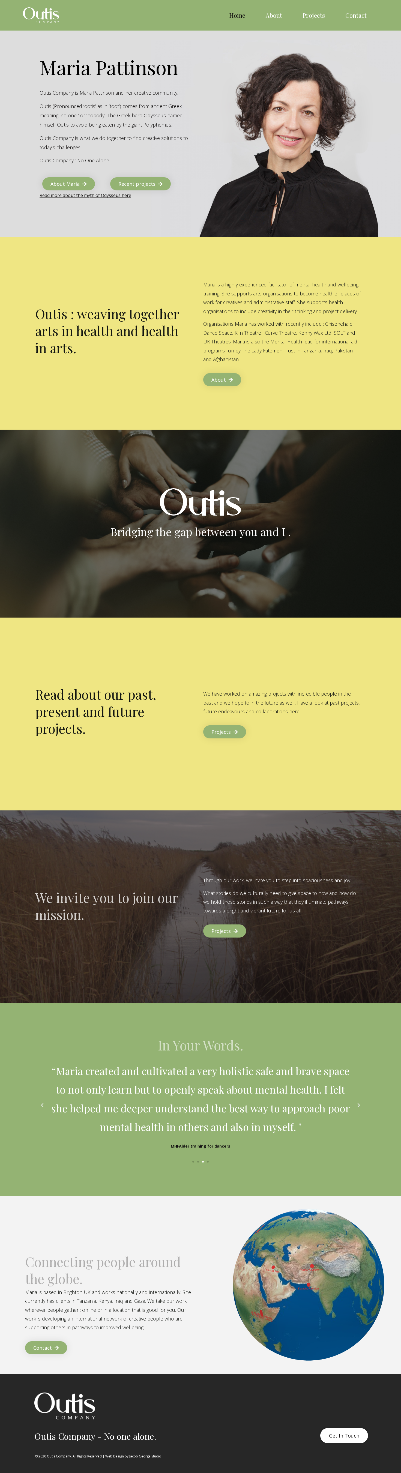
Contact (356, 15)
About (274, 15)
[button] (193, 1162)
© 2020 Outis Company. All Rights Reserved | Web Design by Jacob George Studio (98, 1456)
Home (237, 15)
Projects (314, 15)
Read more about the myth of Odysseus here (85, 195)
